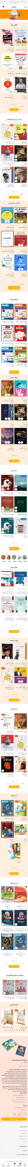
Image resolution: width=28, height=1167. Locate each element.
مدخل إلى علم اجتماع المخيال (7, 592)
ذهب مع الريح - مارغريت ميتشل (19, 663)
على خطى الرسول (22, 493)
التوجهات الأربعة (10, 227)
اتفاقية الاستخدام (23, 1130)
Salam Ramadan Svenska (7, 930)
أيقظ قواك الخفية (23, 227)
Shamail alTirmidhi (22, 514)
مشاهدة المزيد (14, 372)
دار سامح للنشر (23, 685)
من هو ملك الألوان (20, 906)
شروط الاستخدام (23, 1138)
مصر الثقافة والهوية (9, 619)
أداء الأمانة (11, 839)
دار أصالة (21, 952)
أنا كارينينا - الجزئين (9, 663)
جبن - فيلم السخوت (9, 142)
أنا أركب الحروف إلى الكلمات (7, 343)
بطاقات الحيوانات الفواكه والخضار (19, 321)
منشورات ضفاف (10, 422)
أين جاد (18, 861)
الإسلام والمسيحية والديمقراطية (19, 619)
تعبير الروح (11, 448)
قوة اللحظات (24, 274)
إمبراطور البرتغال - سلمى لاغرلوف (19, 687)
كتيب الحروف (24, 1027)
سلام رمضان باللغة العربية (21, 930)
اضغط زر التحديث (10, 274)
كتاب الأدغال (11, 774)
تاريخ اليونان (24, 184)
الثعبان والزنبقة (10, 731)
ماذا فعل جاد (24, 818)
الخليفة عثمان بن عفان (8, 514)
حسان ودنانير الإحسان (7, 954)
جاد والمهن (7, 906)
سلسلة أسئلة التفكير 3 (8, 535)
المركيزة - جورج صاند (9, 400)
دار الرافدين (11, 47)
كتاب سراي (24, 422)
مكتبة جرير (24, 47)
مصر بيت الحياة (23, 448)
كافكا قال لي (24, 142)
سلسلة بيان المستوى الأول (21, 996)
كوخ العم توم (11, 184)
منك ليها (25, 400)
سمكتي (25, 839)
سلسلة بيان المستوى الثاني (8, 996)
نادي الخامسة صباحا (9, 97)
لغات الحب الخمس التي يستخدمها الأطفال (17, 49)
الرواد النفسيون (10, 49)
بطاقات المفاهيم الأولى (21, 364)
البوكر (12, 424)
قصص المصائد (23, 251)
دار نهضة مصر (23, 398)
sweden (15, 3)
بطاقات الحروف (10, 364)
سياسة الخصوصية (23, 1136)
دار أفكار (12, 446)
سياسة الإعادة (24, 1133)
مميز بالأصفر (11, 73)
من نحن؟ (25, 1141)
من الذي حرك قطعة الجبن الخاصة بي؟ (18, 73)
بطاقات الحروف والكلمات (8, 321)
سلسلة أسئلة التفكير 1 (8, 493)
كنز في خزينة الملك (9, 818)
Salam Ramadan (20, 928)
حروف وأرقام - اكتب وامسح (20, 343)
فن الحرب (24, 97)
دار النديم (21, 904)
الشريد (25, 163)
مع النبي (25, 535)
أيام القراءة (24, 774)
